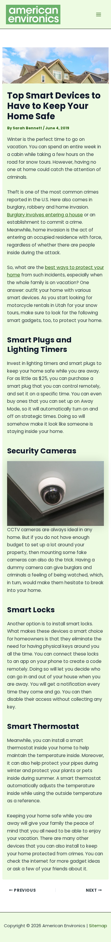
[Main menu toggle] (98, 14)
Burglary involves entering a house (45, 215)
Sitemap (98, 926)
